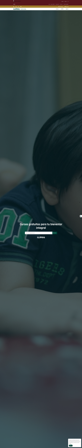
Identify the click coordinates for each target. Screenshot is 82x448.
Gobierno (66, 1)
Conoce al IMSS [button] (52, 4)
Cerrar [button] (71, 445)
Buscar (55, 232)
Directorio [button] (61, 4)
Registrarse (67, 6)
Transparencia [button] (57, 4)
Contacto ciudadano (66, 4)
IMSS (14, 4)
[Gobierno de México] (17, 1)
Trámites (62, 1)
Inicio (49, 4)
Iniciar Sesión (61, 6)
